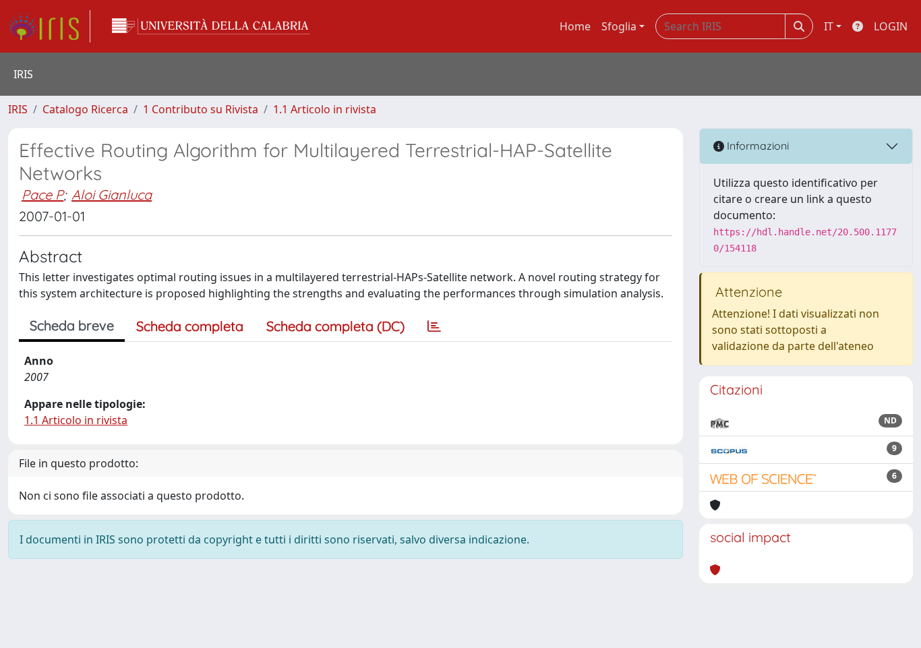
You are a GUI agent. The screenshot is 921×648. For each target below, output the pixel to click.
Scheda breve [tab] (72, 325)
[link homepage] (49, 26)
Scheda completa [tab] (189, 326)
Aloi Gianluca (111, 194)
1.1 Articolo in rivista (324, 109)
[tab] (434, 326)
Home (575, 26)
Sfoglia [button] (618, 26)
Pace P (42, 194)
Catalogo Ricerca (85, 109)
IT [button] (828, 26)
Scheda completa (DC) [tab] (335, 326)
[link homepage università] (211, 26)
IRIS (18, 109)
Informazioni (756, 145)
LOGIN (891, 26)
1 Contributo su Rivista (200, 109)
